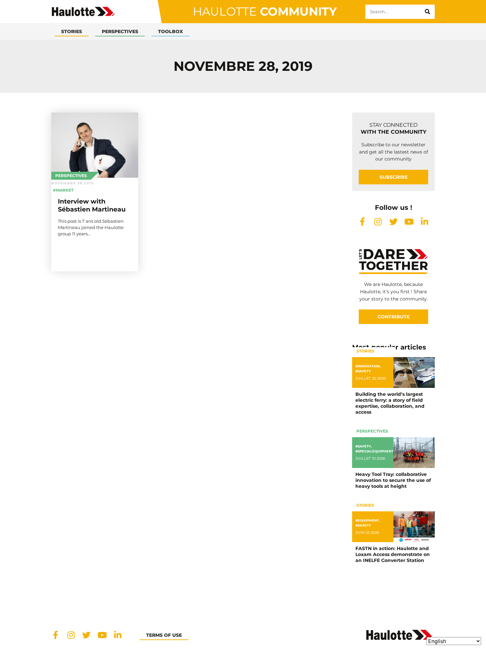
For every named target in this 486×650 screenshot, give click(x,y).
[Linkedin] (425, 221)
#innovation (367, 366)
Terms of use (164, 635)
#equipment (367, 520)
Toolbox (170, 31)
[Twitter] (393, 221)
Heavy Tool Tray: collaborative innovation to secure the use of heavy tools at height (393, 480)
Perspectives (120, 31)
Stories (71, 31)
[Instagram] (378, 221)
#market (63, 190)
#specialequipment (374, 451)
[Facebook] (362, 221)
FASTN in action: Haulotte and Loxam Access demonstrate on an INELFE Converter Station (392, 554)
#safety (363, 371)
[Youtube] (409, 221)
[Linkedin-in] (117, 635)
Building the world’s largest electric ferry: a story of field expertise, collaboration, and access (390, 403)
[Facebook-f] (55, 635)
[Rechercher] (428, 12)
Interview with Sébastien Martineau (92, 205)
